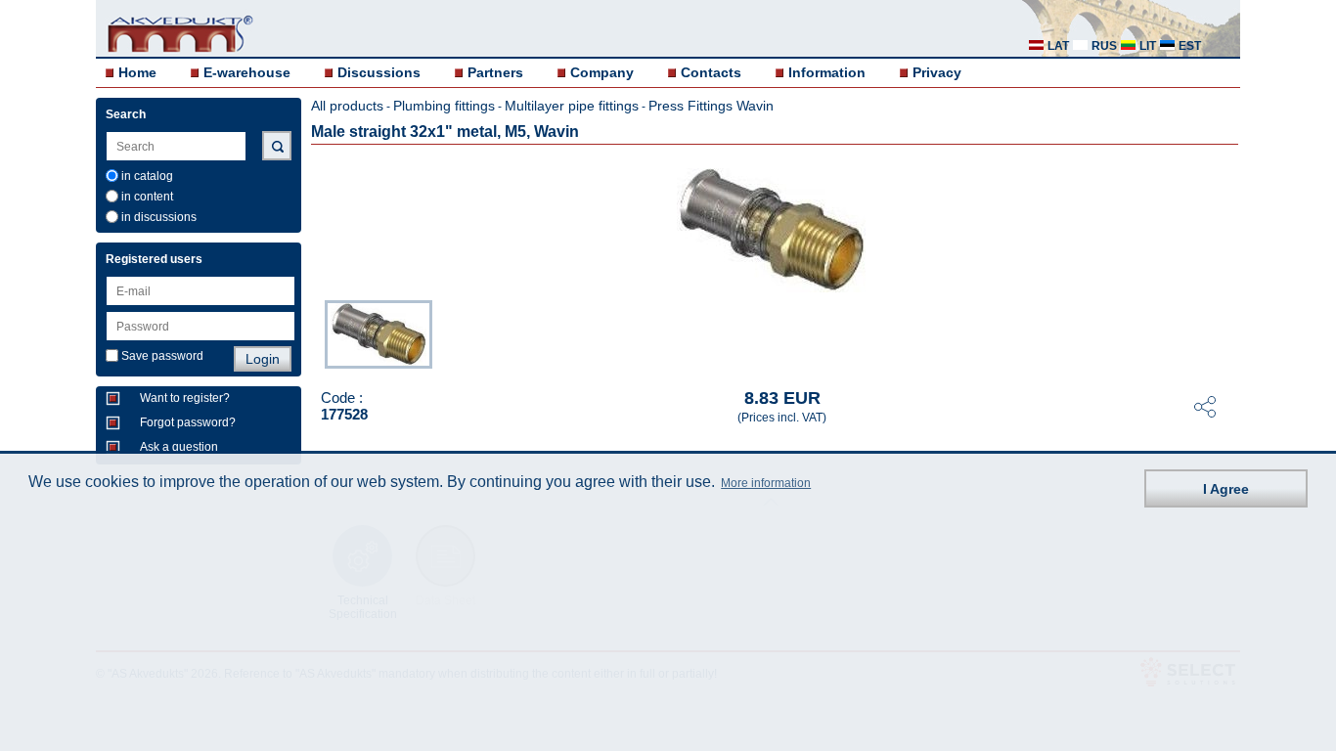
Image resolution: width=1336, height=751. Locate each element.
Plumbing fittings (444, 105)
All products (347, 105)
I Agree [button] (1226, 489)
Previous (315, 332)
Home (137, 72)
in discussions (159, 217)
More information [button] (766, 483)
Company (602, 72)
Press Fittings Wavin (711, 105)
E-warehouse (246, 72)
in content (147, 196)
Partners (495, 72)
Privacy (937, 72)
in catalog (147, 176)
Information (827, 72)
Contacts (711, 72)
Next (1226, 332)
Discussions (379, 72)
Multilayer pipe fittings (572, 105)
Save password (162, 356)
